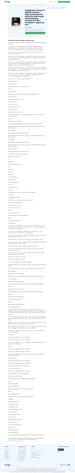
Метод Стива (7, 452)
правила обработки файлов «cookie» (58, 471)
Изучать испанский (21, 450)
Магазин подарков (8, 458)
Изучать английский (21, 449)
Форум (32, 449)
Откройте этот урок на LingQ (15, 441)
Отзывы (6, 457)
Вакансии (33, 452)
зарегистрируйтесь (13, 439)
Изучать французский (22, 451)
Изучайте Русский (12, 5)
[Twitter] (66, 465)
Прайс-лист (7, 450)
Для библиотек (7, 456)
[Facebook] (64, 465)
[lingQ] (7, 2)
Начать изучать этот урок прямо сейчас (35, 33)
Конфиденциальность (34, 470)
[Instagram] (61, 465)
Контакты (6, 451)
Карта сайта (41, 470)
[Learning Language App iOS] (61, 450)
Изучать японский (21, 456)
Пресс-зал (33, 456)
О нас (6, 449)
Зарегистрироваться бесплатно (63, 1)
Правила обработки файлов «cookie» (50, 470)
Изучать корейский (21, 458)
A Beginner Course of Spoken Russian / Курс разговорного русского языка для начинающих (40, 5)
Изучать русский (21, 460)
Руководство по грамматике (36, 457)
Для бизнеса (7, 455)
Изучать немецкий (21, 452)
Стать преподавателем (35, 451)
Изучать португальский (22, 455)
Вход (55, 1)
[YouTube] (69, 465)
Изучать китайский (21, 457)
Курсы (19, 5)
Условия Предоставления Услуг (24, 470)
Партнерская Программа (35, 455)
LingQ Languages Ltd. (25, 468)
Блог (32, 450)
